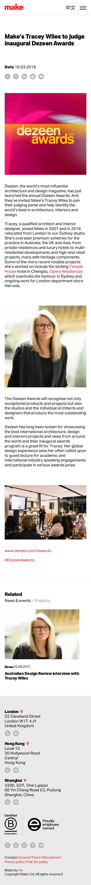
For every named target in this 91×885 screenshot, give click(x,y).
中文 (70, 7)
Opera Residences (66, 271)
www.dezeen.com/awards (28, 551)
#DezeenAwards (19, 560)
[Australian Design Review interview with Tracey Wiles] (42, 634)
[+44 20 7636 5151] (7, 735)
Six (20, 870)
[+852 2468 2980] (7, 771)
